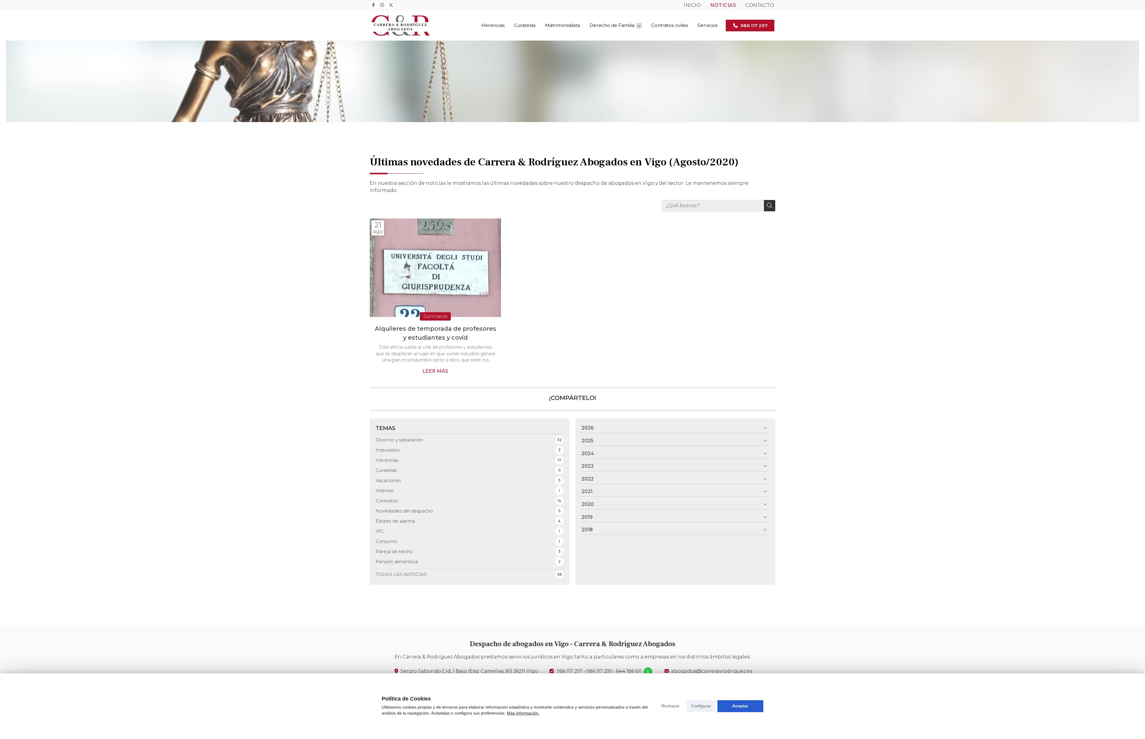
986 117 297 (569, 671)
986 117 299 (599, 671)
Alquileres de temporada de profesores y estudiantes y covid (435, 333)
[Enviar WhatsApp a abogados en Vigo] (648, 671)
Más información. (523, 713)
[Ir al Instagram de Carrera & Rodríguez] (382, 5)
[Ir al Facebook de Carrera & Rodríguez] (373, 5)
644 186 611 (629, 671)
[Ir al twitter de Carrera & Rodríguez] (390, 5)
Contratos (435, 316)
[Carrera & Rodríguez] (399, 25)
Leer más (435, 371)
